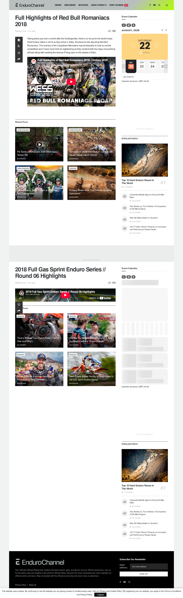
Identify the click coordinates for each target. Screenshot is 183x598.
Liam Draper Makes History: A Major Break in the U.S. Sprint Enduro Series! (91, 378)
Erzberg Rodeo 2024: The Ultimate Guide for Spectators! (90, 191)
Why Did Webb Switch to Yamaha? (144, 217)
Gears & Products (99, 5)
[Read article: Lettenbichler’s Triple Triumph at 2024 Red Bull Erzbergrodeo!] (39, 182)
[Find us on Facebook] (150, 5)
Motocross (83, 5)
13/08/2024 (22, 158)
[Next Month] (166, 30)
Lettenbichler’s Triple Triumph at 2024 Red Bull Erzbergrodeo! (37, 191)
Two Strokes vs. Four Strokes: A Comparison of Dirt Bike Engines (148, 207)
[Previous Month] (162, 30)
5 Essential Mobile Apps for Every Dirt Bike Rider (147, 196)
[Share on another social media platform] (19, 59)
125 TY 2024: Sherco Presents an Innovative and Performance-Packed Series (148, 228)
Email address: (124, 566)
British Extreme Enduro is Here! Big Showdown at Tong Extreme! (34, 378)
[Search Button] (167, 5)
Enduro (58, 5)
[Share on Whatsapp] (19, 53)
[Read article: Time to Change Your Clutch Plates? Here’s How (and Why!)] (39, 330)
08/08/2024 (74, 158)
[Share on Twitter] (19, 46)
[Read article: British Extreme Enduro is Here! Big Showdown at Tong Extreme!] (39, 369)
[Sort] (133, 25)
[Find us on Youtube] (154, 5)
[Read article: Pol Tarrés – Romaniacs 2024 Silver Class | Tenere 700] (39, 144)
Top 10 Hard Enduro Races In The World (138, 181)
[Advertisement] (145, 108)
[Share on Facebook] (19, 40)
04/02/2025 (74, 383)
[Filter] (128, 25)
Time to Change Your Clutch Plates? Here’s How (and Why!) (38, 339)
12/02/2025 (22, 383)
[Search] (124, 25)
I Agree (100, 594)
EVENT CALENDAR (118, 5)
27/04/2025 (74, 345)
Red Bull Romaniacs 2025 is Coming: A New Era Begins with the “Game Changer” (90, 339)
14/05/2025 (22, 345)
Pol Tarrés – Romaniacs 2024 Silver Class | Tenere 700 (38, 153)
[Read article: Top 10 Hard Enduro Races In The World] (145, 160)
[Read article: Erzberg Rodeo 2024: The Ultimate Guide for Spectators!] (91, 182)
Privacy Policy (20, 585)
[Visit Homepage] (33, 5)
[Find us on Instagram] (159, 5)
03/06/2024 (22, 197)
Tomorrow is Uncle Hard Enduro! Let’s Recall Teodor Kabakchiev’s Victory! (90, 153)
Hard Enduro (70, 5)
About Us (32, 585)
